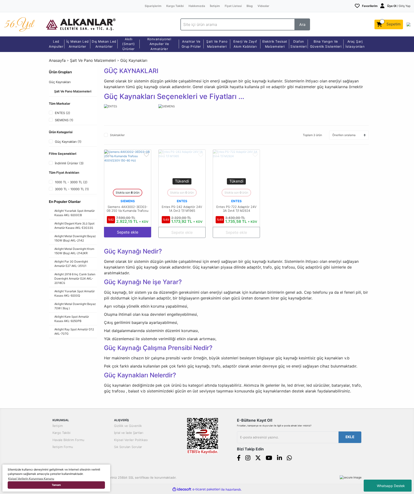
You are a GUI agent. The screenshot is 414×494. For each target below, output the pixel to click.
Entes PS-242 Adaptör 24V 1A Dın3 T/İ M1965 (182, 209)
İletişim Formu (62, 447)
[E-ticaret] (206, 489)
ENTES (182, 201)
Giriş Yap (404, 6)
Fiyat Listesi (233, 6)
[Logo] (81, 24)
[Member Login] (382, 6)
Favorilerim (370, 6)
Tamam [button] (56, 485)
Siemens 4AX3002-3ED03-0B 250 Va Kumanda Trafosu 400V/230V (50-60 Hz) (128, 210)
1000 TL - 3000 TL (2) (71, 182)
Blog (250, 6)
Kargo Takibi (175, 6)
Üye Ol (391, 6)
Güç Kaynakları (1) (68, 142)
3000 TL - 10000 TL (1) (72, 189)
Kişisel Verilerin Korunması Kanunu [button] (31, 478)
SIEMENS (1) (64, 120)
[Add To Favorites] (146, 154)
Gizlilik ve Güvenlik (128, 426)
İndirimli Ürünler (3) (69, 163)
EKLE (349, 437)
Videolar (263, 6)
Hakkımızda (197, 6)
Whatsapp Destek (391, 486)
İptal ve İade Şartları (128, 433)
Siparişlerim (153, 6)
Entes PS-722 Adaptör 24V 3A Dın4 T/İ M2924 (236, 209)
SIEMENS (128, 201)
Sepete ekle (127, 232)
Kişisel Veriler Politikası (131, 440)
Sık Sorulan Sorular (128, 447)
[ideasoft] (181, 489)
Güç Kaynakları (133, 60)
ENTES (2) (62, 113)
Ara (302, 24)
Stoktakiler (117, 135)
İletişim (215, 6)
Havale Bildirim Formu (68, 440)
